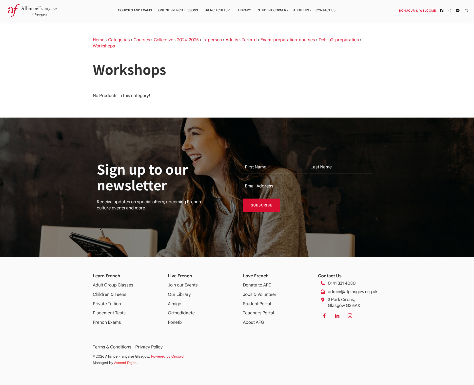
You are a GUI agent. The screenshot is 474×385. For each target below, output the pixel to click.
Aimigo (174, 303)
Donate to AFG (257, 285)
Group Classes (118, 285)
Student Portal (257, 303)
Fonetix (175, 322)
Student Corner (272, 10)
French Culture (218, 10)
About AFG (253, 322)
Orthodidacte (181, 313)
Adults (232, 39)
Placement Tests (109, 313)
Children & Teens (109, 294)
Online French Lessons (178, 10)
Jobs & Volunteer (259, 294)
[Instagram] (350, 315)
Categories (119, 39)
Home (98, 39)
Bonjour (426, 10)
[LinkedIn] (337, 315)
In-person (212, 39)
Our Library (179, 294)
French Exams (107, 322)
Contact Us (326, 10)
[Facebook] (324, 315)
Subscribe (261, 205)
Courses (142, 39)
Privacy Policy (149, 347)
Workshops (104, 46)
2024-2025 (188, 39)
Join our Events (183, 285)
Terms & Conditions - (114, 347)
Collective (163, 39)
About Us (301, 10)
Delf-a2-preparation (339, 39)
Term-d (249, 39)
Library (244, 10)
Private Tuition (107, 303)
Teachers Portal (258, 313)
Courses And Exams (135, 10)
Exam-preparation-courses (287, 39)
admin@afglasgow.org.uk (352, 291)
